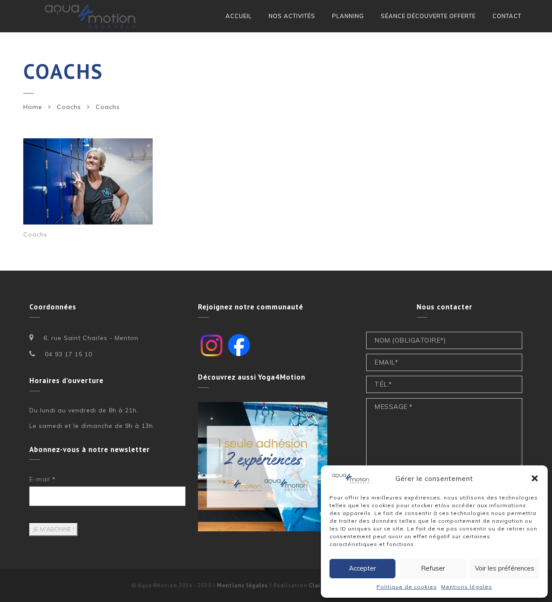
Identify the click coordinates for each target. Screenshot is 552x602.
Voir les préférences (504, 568)
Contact (506, 15)
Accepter (362, 568)
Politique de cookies (406, 586)
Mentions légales (466, 586)
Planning (348, 15)
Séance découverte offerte (428, 15)
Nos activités (292, 15)
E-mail (42, 479)
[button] (534, 478)
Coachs (69, 107)
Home (32, 107)
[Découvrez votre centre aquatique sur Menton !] (91, 16)
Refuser (433, 568)
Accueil (239, 15)
